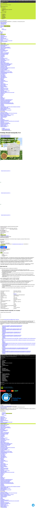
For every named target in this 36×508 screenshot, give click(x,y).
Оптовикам (4, 17)
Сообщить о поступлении (4, 235)
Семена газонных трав (6, 374)
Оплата (3, 15)
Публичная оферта (5, 365)
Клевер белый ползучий (6, 129)
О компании (4, 14)
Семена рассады (5, 380)
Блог (3, 363)
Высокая (15, 293)
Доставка (3, 16)
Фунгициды (4, 378)
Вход (3, 10)
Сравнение (5, 26)
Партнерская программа (6, 370)
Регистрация (4, 29)
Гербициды (4, 377)
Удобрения (4, 375)
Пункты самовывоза (3, 22)
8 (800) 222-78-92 (3, 23)
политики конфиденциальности (13, 1)
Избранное (5, 25)
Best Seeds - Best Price (15, 319)
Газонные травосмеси (5, 373)
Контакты (3, 364)
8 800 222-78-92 (8, 406)
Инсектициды (4, 379)
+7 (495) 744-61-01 (3, 406)
